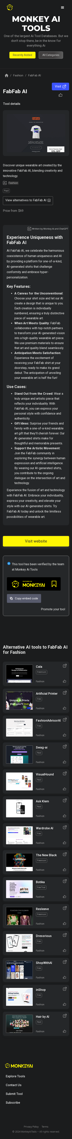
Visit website (36, 541)
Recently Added (22, 55)
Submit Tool (14, 1094)
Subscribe (13, 1102)
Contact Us (14, 1085)
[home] (10, 7)
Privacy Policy (31, 1126)
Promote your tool (53, 609)
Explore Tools (15, 1076)
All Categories (50, 55)
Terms (45, 1126)
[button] (62, 7)
